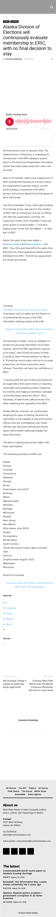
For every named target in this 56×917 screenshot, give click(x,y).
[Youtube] (30, 851)
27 (52, 59)
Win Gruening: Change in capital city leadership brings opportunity (15, 683)
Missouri (7, 244)
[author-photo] (28, 716)
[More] (33, 66)
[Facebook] (6, 66)
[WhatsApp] (27, 66)
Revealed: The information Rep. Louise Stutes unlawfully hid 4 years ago (25, 883)
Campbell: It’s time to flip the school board (25, 309)
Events (6, 877)
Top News (14, 21)
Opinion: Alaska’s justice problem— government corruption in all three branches (23, 896)
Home (5, 17)
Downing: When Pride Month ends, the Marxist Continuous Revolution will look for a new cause (41, 685)
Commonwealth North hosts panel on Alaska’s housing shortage (24, 872)
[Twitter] (13, 66)
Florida (17, 244)
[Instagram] (14, 851)
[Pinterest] (20, 66)
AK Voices (7, 902)
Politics (14, 17)
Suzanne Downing (14, 59)
